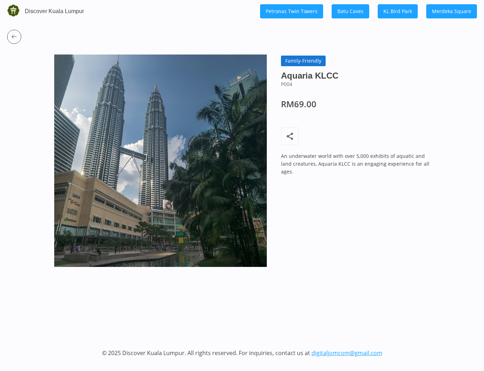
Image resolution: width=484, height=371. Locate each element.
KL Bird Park (397, 11)
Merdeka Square (451, 11)
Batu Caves (350, 11)
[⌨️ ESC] (14, 37)
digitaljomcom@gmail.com (346, 353)
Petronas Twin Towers (291, 11)
